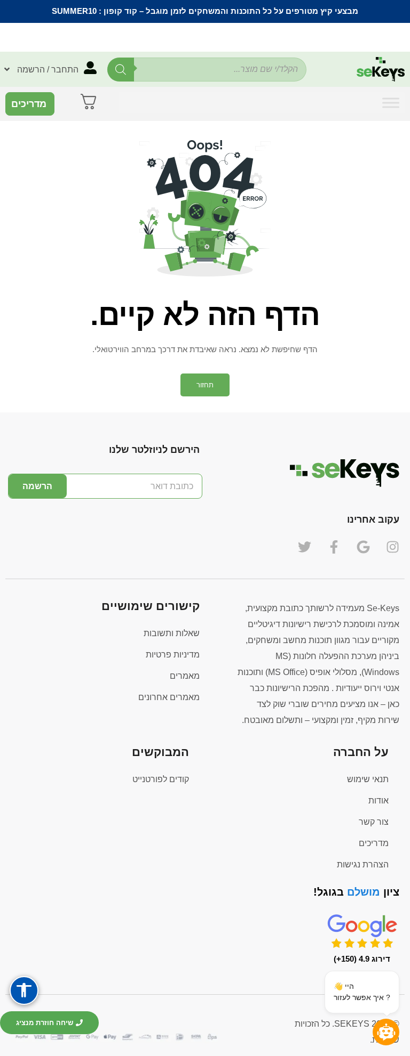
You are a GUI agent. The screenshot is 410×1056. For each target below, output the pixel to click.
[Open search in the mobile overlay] (206, 70)
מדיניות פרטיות (173, 654)
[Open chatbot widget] (386, 1032)
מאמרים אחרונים (169, 697)
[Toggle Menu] (390, 102)
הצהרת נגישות (363, 864)
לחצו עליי (137, 37)
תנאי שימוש (368, 779)
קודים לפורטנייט (160, 779)
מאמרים (185, 675)
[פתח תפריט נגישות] (24, 990)
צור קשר (374, 821)
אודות (378, 800)
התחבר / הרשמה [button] (47, 69)
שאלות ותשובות (172, 633)
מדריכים (374, 843)
